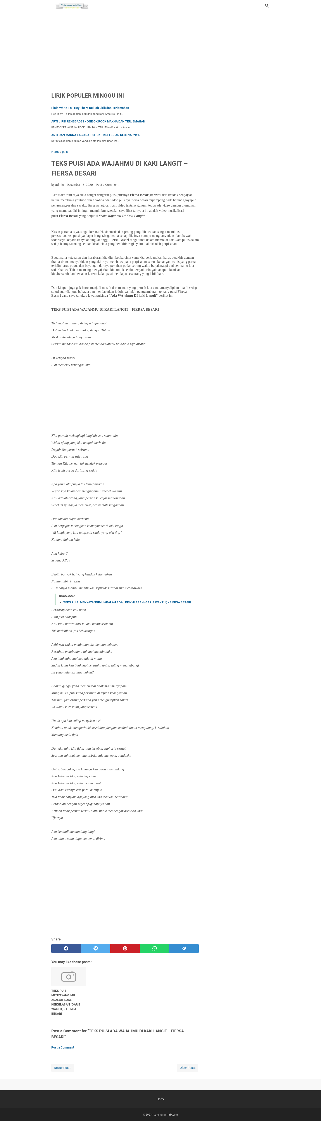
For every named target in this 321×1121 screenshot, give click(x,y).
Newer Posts (62, 1067)
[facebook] (66, 948)
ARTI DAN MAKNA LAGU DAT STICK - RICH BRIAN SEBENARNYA (95, 135)
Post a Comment (107, 184)
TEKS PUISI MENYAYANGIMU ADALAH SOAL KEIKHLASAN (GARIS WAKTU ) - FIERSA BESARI (127, 602)
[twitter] (95, 948)
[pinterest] (125, 948)
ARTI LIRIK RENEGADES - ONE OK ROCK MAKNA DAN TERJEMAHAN (98, 121)
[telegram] (184, 948)
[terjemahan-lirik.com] (71, 5)
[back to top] (312, 1111)
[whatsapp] (154, 948)
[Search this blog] (267, 5)
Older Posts (187, 1067)
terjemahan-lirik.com (166, 1114)
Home (161, 1099)
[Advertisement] (160, 48)
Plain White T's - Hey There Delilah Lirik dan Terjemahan (90, 108)
